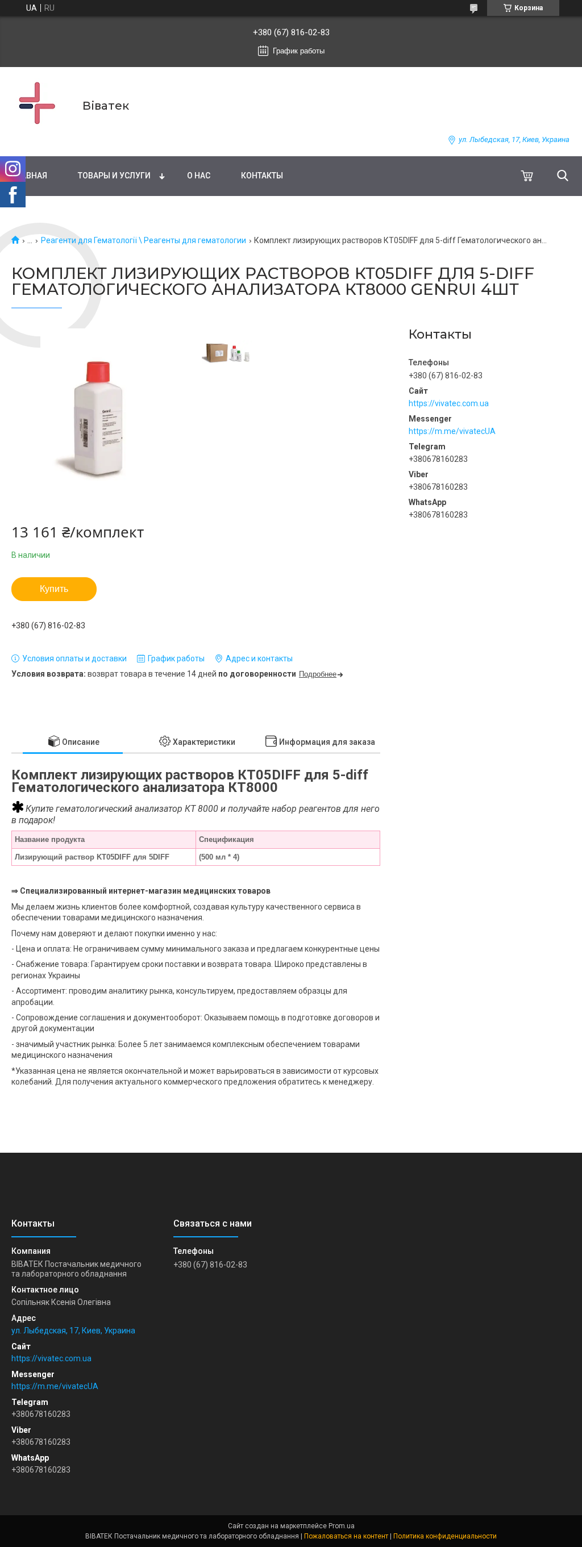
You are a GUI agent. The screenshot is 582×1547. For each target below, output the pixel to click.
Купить (54, 589)
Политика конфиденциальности (445, 1536)
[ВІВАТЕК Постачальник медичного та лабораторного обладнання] (39, 105)
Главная (29, 175)
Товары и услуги (114, 175)
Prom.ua (342, 1526)
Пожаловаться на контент (346, 1536)
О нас (198, 175)
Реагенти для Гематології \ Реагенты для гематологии (143, 240)
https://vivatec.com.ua (449, 403)
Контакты (262, 175)
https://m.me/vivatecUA (452, 431)
